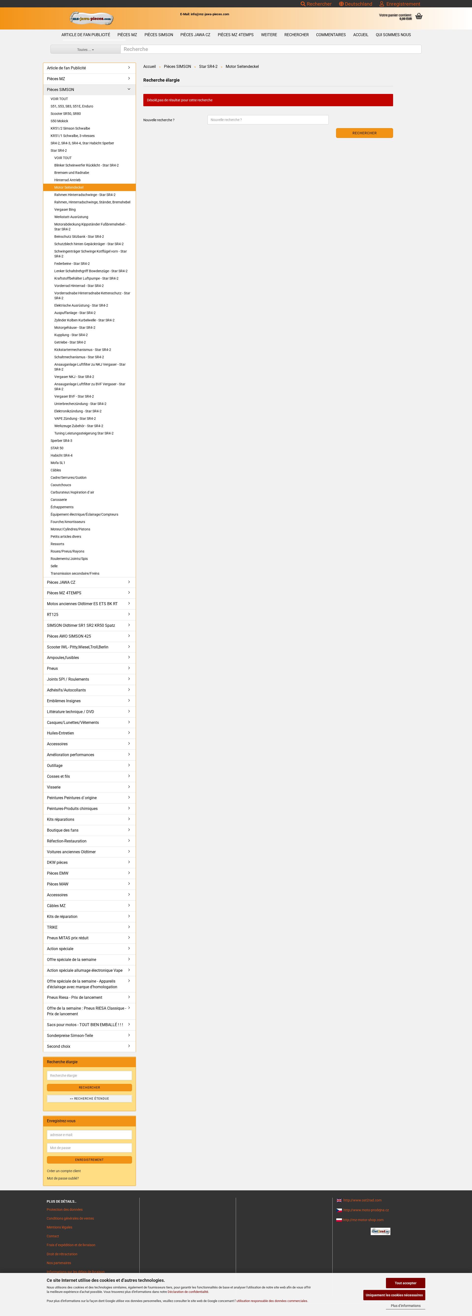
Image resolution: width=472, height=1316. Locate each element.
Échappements (62, 507)
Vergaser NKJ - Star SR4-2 (74, 377)
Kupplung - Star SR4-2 (71, 335)
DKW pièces (57, 862)
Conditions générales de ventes (70, 1218)
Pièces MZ (127, 34)
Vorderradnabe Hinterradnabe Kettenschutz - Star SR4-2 (92, 295)
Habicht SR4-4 (62, 455)
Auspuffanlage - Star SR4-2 (75, 313)
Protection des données (65, 1209)
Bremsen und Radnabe (71, 173)
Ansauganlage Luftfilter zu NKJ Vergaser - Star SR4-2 (90, 366)
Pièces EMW (57, 873)
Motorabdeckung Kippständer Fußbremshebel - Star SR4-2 (90, 226)
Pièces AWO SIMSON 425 (69, 636)
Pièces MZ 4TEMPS (236, 34)
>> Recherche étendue (89, 1098)
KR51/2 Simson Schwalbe (70, 128)
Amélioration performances (70, 754)
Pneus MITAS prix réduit (67, 938)
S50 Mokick (59, 121)
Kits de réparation (62, 916)
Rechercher (319, 4)
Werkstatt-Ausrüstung (71, 217)
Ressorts (57, 544)
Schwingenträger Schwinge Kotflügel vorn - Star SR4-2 (90, 253)
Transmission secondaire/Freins (75, 573)
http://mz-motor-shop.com (363, 1220)
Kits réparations (60, 819)
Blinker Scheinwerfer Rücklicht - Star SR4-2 (86, 165)
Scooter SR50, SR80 (66, 114)
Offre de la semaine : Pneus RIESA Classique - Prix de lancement (86, 1011)
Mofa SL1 (58, 463)
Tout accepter (405, 1283)
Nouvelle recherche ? (159, 120)
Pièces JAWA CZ (195, 34)
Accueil (361, 34)
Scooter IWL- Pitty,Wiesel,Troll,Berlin (77, 647)
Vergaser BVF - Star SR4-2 (74, 396)
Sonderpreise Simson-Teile (70, 1035)
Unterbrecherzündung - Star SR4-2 (80, 404)
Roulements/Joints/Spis (69, 559)
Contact (53, 1236)
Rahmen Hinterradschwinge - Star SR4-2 (85, 195)
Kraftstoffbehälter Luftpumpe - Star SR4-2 (86, 278)
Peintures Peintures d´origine (72, 797)
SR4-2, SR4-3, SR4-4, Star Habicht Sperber (82, 143)
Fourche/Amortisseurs (68, 522)
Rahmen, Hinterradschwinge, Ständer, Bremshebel (92, 202)
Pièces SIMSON (159, 34)
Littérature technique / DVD (70, 711)
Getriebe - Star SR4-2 (70, 342)
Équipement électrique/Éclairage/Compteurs (84, 514)
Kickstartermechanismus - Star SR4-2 (82, 350)
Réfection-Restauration (67, 841)
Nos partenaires (59, 1263)
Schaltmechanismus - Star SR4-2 (79, 357)
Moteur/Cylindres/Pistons (70, 529)
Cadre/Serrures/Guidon (69, 477)
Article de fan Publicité (85, 34)
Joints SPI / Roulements (68, 679)
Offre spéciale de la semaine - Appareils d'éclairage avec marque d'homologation (82, 984)
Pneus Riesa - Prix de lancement (74, 997)
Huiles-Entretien (60, 733)
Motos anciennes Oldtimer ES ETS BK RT (82, 603)
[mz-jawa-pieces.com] (91, 18)
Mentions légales (59, 1227)
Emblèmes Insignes (64, 701)
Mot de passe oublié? (63, 1178)
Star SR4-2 (59, 150)
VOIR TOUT (59, 99)
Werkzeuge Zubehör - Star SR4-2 (78, 426)
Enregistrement (402, 4)
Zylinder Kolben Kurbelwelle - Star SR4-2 (84, 320)
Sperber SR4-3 (61, 441)
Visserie (53, 787)
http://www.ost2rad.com (362, 1200)
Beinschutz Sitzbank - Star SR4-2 (79, 237)
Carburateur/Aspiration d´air (72, 492)
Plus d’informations (406, 1306)
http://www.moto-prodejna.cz (366, 1210)
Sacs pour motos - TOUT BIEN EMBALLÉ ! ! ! (85, 1024)
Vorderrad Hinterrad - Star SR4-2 (79, 286)
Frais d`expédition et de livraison (71, 1245)
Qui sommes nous (393, 34)
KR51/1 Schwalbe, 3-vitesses (73, 136)
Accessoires (57, 744)
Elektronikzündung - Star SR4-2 (78, 411)
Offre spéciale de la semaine (71, 959)
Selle (54, 566)
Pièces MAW (57, 884)
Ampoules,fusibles (63, 657)
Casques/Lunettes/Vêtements (73, 722)
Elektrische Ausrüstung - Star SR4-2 (81, 305)
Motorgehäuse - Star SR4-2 (74, 327)
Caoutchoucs (61, 485)
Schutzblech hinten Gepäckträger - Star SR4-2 (89, 244)
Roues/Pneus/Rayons (67, 551)
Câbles (56, 470)
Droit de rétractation (62, 1254)
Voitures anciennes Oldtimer (71, 852)
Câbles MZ (56, 905)
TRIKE (52, 927)
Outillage (54, 765)
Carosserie (59, 500)
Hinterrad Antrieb (67, 180)
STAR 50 (57, 448)
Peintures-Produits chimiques (72, 808)
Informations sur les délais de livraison (76, 1272)
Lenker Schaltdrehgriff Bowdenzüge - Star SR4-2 (91, 271)
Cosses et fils (58, 776)
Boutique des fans (62, 830)
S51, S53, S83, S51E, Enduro (72, 106)
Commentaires (331, 34)
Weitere (269, 34)
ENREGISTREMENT (89, 1160)
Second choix (58, 1046)
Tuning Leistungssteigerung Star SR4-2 (84, 433)
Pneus (52, 668)
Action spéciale (60, 948)
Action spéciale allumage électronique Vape (84, 970)
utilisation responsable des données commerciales (271, 1301)
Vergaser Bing (65, 209)
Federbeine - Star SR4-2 (72, 264)
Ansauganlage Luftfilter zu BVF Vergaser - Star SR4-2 (89, 386)
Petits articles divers (66, 536)
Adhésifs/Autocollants (66, 690)
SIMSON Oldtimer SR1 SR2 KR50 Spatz (81, 625)
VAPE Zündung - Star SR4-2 (75, 418)
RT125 (52, 614)
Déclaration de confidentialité (188, 1292)
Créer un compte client (64, 1171)
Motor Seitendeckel (68, 187)
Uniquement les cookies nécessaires (394, 1295)
